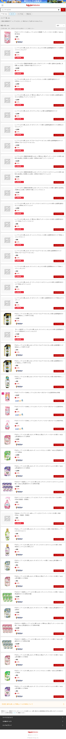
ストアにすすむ (59, 42)
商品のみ (29, 14)
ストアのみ (20, 14)
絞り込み (5, 14)
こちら (14, 712)
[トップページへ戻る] (33, 5)
